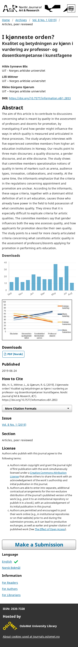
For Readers (10, 583)
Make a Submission (39, 544)
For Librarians (11, 595)
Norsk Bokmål (11, 568)
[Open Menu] (71, 8)
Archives (21, 20)
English (7, 561)
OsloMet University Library (38, 626)
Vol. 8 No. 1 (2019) (44, 20)
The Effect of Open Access (50, 529)
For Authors (10, 589)
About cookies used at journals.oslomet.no (31, 636)
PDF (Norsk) (15, 354)
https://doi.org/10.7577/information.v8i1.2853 (40, 98)
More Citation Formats (20, 408)
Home (6, 20)
